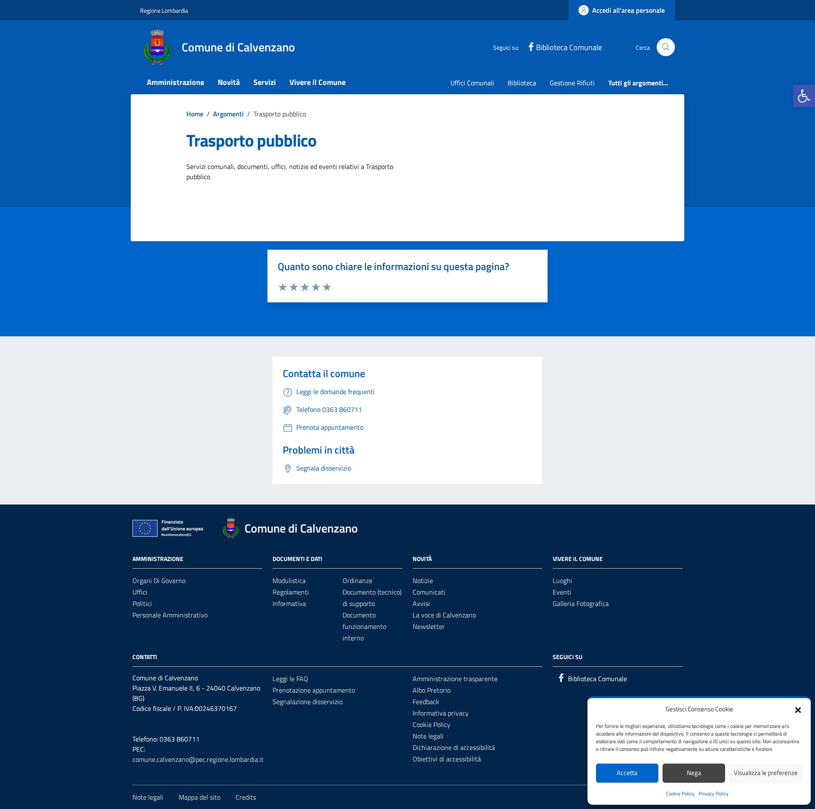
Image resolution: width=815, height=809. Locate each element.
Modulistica (289, 580)
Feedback (426, 701)
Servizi (264, 82)
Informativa (289, 603)
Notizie (423, 580)
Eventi (562, 592)
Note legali (428, 736)
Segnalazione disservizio (308, 701)
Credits (246, 797)
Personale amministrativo (170, 615)
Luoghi (562, 580)
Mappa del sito (199, 797)
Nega (694, 773)
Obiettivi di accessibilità (447, 759)
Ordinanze (357, 580)
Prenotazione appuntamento (314, 690)
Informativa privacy (441, 713)
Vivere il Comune (317, 82)
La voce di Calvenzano (444, 615)
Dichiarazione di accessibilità (454, 747)
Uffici (139, 592)
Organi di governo (158, 580)
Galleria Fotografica (581, 603)
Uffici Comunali (472, 83)
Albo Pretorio (431, 690)
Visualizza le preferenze (766, 773)
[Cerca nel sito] (666, 47)
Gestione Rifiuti (572, 83)
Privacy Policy (713, 793)
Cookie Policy (680, 793)
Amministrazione (175, 82)
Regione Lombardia (164, 10)
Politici (142, 603)
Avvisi (421, 603)
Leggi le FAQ (290, 679)
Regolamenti (291, 592)
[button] (804, 96)
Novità (229, 82)
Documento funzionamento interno (364, 626)
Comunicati (429, 592)
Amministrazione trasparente (455, 679)
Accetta (627, 773)
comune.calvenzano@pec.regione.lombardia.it (198, 759)
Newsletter (429, 626)
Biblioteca (522, 83)
